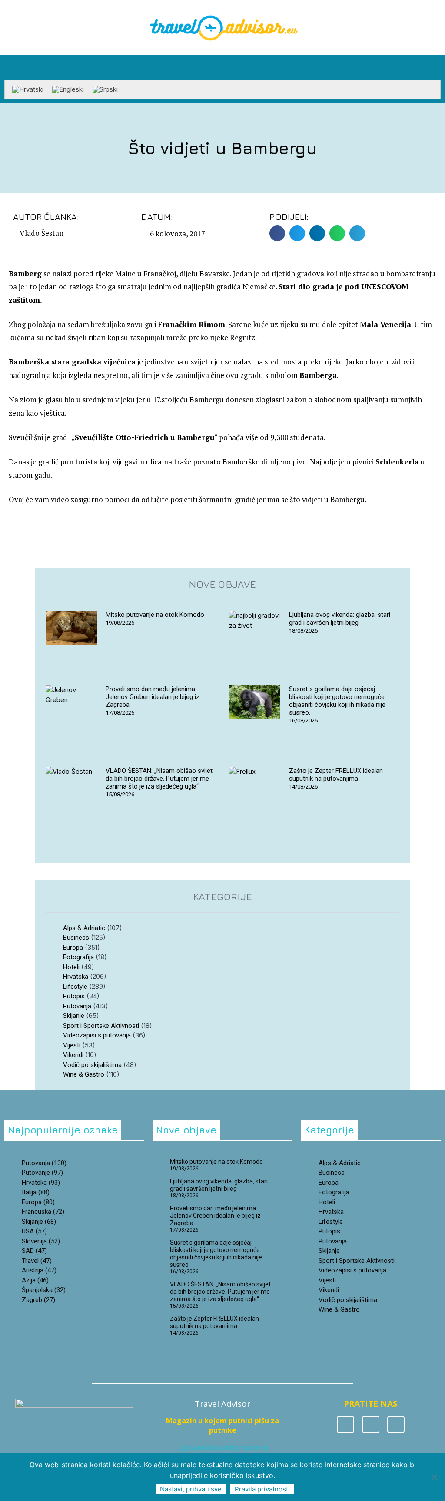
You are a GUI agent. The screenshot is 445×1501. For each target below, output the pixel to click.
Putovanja (77, 1006)
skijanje (39, 1222)
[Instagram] (370, 1424)
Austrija (39, 1270)
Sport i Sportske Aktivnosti (101, 1026)
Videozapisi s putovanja (97, 1035)
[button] (434, 65)
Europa (73, 947)
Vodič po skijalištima (92, 1065)
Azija (35, 1280)
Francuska (43, 1212)
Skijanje (73, 1016)
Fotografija (78, 957)
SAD (34, 1251)
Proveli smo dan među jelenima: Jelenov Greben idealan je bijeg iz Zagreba (152, 697)
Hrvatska (75, 977)
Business (76, 937)
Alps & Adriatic (84, 928)
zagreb (38, 1300)
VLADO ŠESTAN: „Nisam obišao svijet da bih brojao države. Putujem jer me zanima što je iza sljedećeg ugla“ (159, 778)
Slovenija (41, 1241)
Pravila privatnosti (262, 1489)
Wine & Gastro (83, 1074)
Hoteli (71, 967)
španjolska (44, 1290)
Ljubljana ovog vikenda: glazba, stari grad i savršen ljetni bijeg (339, 618)
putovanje (42, 1172)
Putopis (74, 996)
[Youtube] (396, 1424)
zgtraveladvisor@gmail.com (222, 1447)
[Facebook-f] (345, 1424)
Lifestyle (75, 987)
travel (37, 1261)
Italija (36, 1192)
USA (34, 1231)
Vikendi (73, 1055)
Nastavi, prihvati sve (191, 1489)
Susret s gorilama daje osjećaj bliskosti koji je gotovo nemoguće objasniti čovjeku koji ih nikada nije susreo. (337, 700)
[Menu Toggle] (222, 75)
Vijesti (71, 1045)
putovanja (44, 1163)
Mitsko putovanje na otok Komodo (155, 615)
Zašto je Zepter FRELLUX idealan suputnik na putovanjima (336, 774)
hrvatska (41, 1182)
